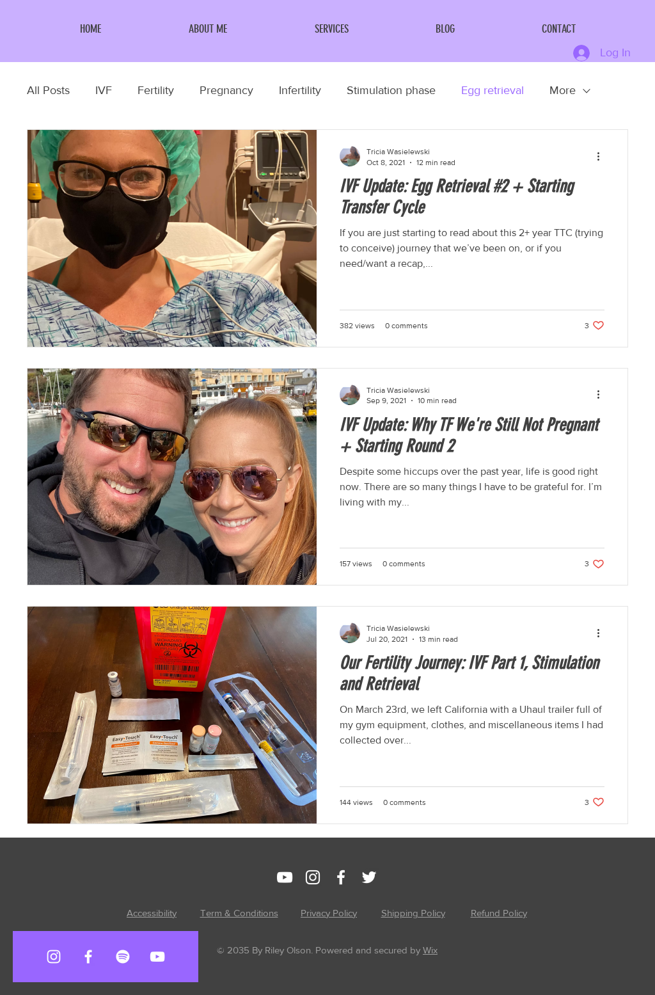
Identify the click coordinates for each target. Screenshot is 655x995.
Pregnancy (226, 90)
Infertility (300, 90)
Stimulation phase (391, 90)
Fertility (156, 90)
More (562, 90)
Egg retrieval (492, 90)
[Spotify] (123, 957)
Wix (430, 949)
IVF (103, 90)
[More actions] (602, 156)
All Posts (48, 90)
